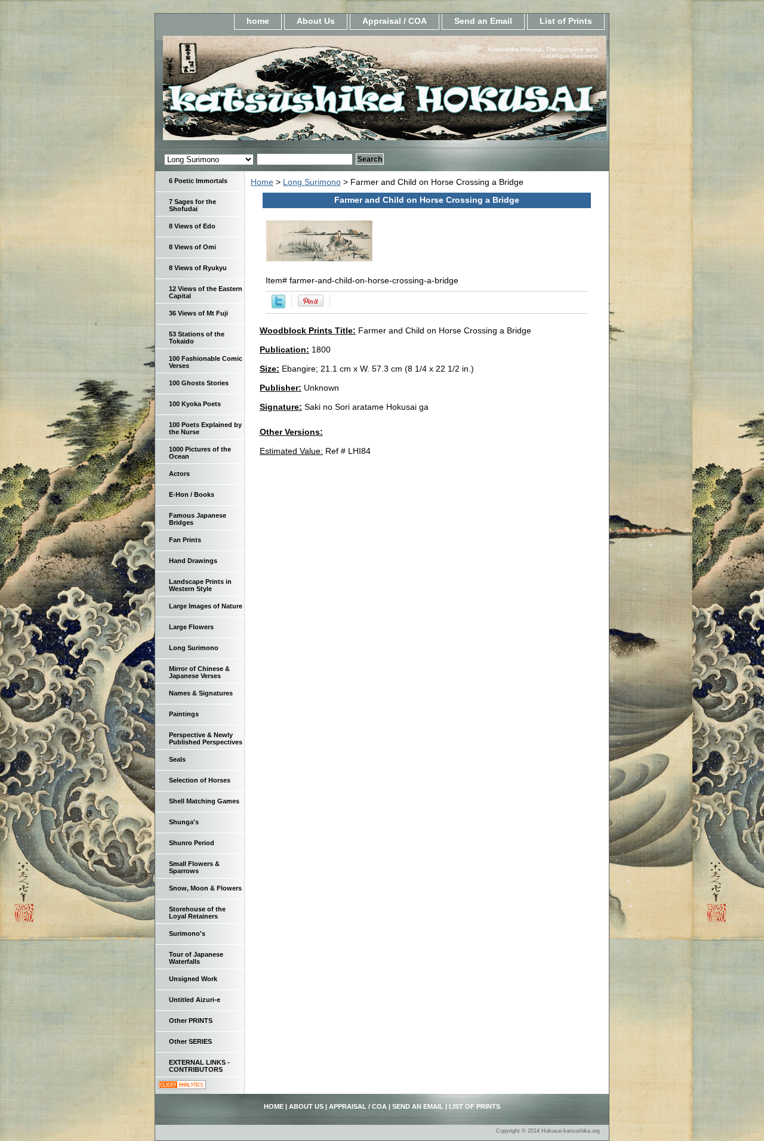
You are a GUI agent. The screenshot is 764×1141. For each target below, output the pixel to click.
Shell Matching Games (204, 801)
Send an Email (483, 21)
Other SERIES (190, 1041)
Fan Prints (185, 539)
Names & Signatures (201, 693)
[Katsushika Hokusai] (304, 91)
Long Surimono (312, 182)
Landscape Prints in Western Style (200, 585)
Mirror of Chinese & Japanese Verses (199, 672)
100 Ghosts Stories (199, 382)
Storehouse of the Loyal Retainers (197, 912)
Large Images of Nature (205, 606)
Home (262, 182)
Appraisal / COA (394, 21)
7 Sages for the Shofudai (192, 205)
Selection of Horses (199, 780)
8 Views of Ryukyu (198, 267)
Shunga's (184, 821)
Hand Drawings (193, 560)
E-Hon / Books (191, 494)
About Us (316, 21)
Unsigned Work (193, 978)
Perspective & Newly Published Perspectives (205, 738)
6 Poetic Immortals (198, 180)
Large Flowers (191, 626)
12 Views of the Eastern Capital (205, 292)
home (258, 21)
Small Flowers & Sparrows (194, 867)
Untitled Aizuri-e (194, 999)
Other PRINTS (190, 1020)
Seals (177, 759)
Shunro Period (191, 842)
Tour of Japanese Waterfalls (196, 958)
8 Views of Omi (192, 247)
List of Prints (566, 21)
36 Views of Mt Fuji (198, 313)
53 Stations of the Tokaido (196, 337)
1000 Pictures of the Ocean (200, 453)
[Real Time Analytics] (182, 1086)
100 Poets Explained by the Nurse (205, 428)
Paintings (184, 714)
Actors (179, 473)
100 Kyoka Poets (195, 403)
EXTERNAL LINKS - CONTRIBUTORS (199, 1066)
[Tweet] (278, 305)
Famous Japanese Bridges (197, 519)
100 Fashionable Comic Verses (205, 362)
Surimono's (187, 933)
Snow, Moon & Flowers (205, 888)
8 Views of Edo (192, 226)
